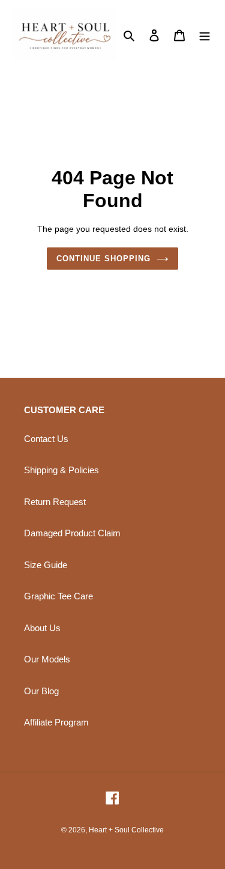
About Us (42, 628)
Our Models (47, 659)
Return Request (55, 502)
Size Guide (45, 565)
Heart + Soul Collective (126, 830)
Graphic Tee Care (58, 596)
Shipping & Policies (61, 470)
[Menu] (204, 35)
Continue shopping (103, 258)
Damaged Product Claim (72, 533)
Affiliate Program (56, 722)
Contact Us (46, 439)
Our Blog (41, 691)
